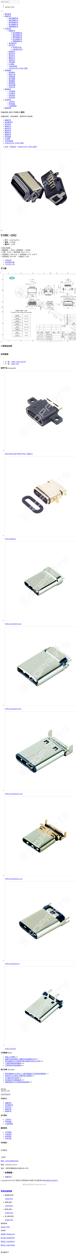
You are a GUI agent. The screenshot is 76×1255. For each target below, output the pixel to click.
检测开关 (12, 51)
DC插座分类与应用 (12, 1078)
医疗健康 (12, 79)
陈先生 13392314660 (8, 1245)
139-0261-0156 (10, 264)
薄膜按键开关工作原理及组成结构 (17, 1082)
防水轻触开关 (13, 24)
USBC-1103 (15, 364)
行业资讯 (12, 93)
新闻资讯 (8, 89)
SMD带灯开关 (17, 49)
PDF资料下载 (9, 262)
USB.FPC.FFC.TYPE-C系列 (18, 68)
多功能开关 (13, 43)
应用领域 (8, 70)
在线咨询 (8, 260)
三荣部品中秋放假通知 (13, 1065)
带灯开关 (12, 45)
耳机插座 (12, 62)
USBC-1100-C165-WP (18, 362)
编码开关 (12, 58)
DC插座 (11, 64)
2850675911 (9, 1199)
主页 (6, 147)
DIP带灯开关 (17, 47)
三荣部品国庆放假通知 (13, 1063)
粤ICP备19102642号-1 (50, 1180)
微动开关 (12, 54)
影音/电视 (12, 85)
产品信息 (8, 28)
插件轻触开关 (13, 20)
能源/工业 (12, 74)
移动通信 (12, 72)
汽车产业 (12, 87)
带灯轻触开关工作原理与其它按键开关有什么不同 (22, 1061)
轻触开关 (8, 16)
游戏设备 (12, 77)
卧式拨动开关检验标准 (13, 1080)
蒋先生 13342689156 (8, 1241)
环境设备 (12, 104)
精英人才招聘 (10, 1057)
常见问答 (12, 97)
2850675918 (9, 1213)
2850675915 (9, 1206)
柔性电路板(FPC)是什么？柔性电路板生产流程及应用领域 (25, 1074)
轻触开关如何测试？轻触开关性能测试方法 (20, 1059)
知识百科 (12, 95)
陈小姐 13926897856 (8, 1238)
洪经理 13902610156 (8, 1234)
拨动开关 (12, 56)
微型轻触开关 (13, 22)
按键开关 (12, 60)
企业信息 (8, 99)
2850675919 (9, 1220)
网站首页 (8, 14)
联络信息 (8, 108)
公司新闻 (12, 91)
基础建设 (12, 81)
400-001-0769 (5, 1227)
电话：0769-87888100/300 (9, 1161)
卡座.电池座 (13, 66)
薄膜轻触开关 (13, 26)
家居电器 (12, 83)
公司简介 (12, 102)
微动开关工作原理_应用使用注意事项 (18, 1076)
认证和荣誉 (13, 106)
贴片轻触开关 (13, 18)
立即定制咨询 (5, 1094)
